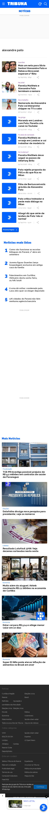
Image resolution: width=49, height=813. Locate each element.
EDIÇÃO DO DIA (7, 737)
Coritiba (16, 744)
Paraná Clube (7, 748)
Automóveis (29, 716)
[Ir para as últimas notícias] (40, 4)
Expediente (29, 761)
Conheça (40, 787)
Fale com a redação (9, 765)
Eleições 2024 (30, 694)
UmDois (5, 740)
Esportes (28, 737)
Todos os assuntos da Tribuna (12, 723)
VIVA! (4, 733)
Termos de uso (7, 772)
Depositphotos (7, 751)
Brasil (27, 697)
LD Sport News (30, 740)
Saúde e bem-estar (32, 719)
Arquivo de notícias (31, 723)
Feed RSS (5, 780)
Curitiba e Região (8, 694)
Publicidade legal (8, 769)
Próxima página (8, 229)
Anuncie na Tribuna (32, 765)
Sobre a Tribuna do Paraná (11, 761)
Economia (5, 716)
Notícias (24, 11)
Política (27, 712)
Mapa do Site (29, 776)
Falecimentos (7, 719)
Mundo (4, 712)
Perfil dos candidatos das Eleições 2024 (7, 704)
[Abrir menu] (3, 4)
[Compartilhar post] (38, 77)
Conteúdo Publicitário (9, 776)
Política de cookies (31, 772)
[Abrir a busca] (45, 4)
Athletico (5, 744)
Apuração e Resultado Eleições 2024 (18, 704)
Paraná (4, 697)
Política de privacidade (33, 769)
